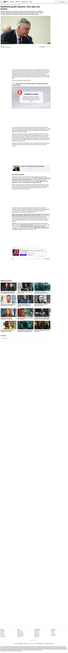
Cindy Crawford (36, 636)
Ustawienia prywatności (49, 643)
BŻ (3, 46)
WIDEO (31, 1)
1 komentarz (42, 46)
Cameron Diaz (53, 633)
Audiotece (15, 229)
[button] (59, 1)
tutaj (20, 650)
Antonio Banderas (36, 633)
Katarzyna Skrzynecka (20, 635)
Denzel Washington (37, 635)
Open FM (21, 229)
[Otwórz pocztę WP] (56, 2)
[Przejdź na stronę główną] (2, 2)
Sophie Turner (2, 634)
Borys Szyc (52, 634)
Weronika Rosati (36, 634)
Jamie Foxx (2, 635)
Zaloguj (63, 1)
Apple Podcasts (41, 227)
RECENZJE (12, 1)
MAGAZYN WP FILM (24, 1)
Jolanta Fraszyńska (20, 634)
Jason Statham (19, 636)
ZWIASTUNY (18, 1)
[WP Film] (7, 2)
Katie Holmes (2, 633)
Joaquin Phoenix (2, 636)
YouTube (47, 227)
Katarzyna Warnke (53, 635)
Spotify (36, 227)
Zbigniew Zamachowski (20, 633)
